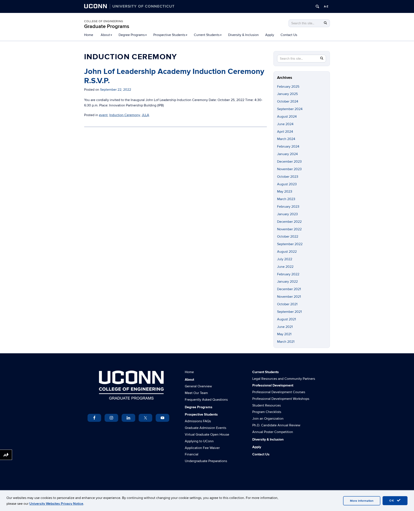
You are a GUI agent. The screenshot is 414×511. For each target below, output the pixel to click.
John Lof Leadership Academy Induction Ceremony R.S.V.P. (174, 76)
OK (392, 500)
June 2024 (285, 124)
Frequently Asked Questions (206, 399)
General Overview (198, 386)
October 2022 (287, 236)
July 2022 (284, 259)
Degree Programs (132, 35)
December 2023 (289, 161)
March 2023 (286, 199)
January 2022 (287, 281)
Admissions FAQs (198, 421)
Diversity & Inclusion (243, 35)
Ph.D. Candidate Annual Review (276, 425)
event (103, 115)
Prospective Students (169, 35)
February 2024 (288, 146)
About (105, 35)
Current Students (207, 35)
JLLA (145, 115)
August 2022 (287, 251)
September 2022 (290, 244)
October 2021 (287, 304)
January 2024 (287, 154)
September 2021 (289, 312)
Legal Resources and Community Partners (283, 379)
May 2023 (284, 191)
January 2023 (287, 214)
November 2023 (289, 169)
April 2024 (285, 131)
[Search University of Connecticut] (317, 6)
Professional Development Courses (278, 392)
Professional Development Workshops (280, 399)
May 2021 (284, 334)
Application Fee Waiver (202, 448)
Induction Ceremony (124, 115)
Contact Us (289, 35)
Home (88, 35)
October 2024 (287, 101)
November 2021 (289, 296)
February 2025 (288, 86)
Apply (269, 35)
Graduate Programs (106, 26)
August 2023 (287, 184)
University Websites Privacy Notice (56, 504)
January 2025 (287, 94)
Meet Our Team (196, 393)
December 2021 (289, 289)
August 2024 (287, 116)
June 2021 (285, 327)
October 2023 (287, 176)
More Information (361, 501)
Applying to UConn (199, 441)
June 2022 (285, 267)
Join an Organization (268, 418)
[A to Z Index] (326, 6)
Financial (191, 454)
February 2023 (288, 206)
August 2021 (286, 319)
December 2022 (289, 222)
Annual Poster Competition (272, 432)
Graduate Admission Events (205, 428)
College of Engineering (103, 21)
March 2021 (285, 342)
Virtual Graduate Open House (207, 434)
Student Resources (266, 405)
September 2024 (290, 109)
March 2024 (286, 139)
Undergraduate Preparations (206, 461)
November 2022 (289, 229)
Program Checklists (266, 412)
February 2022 (288, 274)
